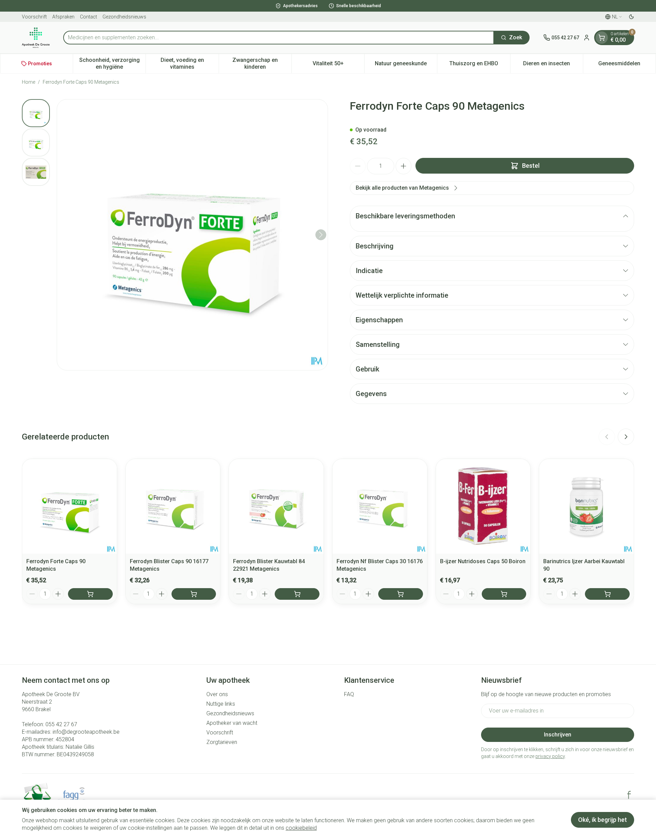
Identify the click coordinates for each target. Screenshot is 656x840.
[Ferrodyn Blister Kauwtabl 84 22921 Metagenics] (276, 506)
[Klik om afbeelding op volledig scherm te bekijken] (192, 234)
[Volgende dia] (626, 437)
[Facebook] (629, 795)
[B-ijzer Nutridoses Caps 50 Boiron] (483, 506)
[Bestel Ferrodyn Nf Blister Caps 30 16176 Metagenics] (400, 594)
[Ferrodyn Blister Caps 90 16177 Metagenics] (173, 506)
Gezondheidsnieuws (124, 16)
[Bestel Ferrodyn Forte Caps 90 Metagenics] (90, 594)
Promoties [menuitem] (40, 63)
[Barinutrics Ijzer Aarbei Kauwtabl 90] (586, 506)
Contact (88, 16)
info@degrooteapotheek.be (86, 732)
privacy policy (550, 756)
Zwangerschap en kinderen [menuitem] (261, 63)
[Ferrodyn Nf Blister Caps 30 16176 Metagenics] (379, 506)
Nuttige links (220, 704)
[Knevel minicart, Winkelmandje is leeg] (602, 37)
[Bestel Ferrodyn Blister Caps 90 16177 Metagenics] (194, 594)
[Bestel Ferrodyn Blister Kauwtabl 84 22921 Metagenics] (297, 594)
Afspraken (63, 16)
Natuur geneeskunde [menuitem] (406, 65)
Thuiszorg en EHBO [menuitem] (479, 65)
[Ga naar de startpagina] (36, 37)
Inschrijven (557, 734)
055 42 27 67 (61, 724)
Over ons (217, 694)
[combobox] (278, 37)
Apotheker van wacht (231, 723)
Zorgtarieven (221, 742)
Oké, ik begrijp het (602, 819)
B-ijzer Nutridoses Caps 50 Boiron (482, 561)
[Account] (586, 37)
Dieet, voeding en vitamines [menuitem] (189, 63)
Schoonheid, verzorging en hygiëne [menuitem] (112, 63)
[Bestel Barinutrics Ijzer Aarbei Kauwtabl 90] (607, 594)
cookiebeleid (301, 828)
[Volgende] (320, 234)
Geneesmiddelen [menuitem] (627, 65)
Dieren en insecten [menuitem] (553, 65)
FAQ (349, 694)
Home (28, 82)
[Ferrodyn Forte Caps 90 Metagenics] (69, 506)
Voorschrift (34, 16)
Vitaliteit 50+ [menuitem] (338, 65)
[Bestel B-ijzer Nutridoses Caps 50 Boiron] (504, 594)
